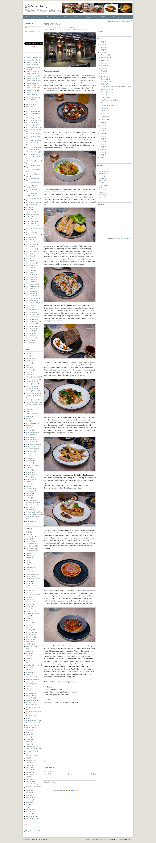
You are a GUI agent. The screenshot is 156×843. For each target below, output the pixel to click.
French (28, 421)
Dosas (28, 627)
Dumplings (29, 630)
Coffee (28, 606)
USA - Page (29, 307)
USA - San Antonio (31, 317)
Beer (27, 564)
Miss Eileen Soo (104, 183)
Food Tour (29, 644)
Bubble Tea (29, 576)
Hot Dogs (28, 667)
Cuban (28, 411)
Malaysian (29, 472)
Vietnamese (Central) (32, 512)
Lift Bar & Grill (105, 110)
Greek (27, 427)
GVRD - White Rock (32, 202)
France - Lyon (30, 104)
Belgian (28, 365)
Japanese (29, 460)
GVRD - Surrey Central (33, 154)
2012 (101, 147)
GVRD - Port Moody (32, 147)
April (102, 73)
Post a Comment (49, 771)
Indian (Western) (31, 449)
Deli (27, 618)
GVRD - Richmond (31, 149)
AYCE (27, 532)
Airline (28, 534)
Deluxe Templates (110, 839)
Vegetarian (29, 811)
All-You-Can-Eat (31, 536)
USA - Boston (30, 258)
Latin (27, 467)
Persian (28, 484)
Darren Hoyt (129, 839)
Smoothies (29, 772)
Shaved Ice (29, 770)
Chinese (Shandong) (32, 393)
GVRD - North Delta (32, 134)
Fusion (28, 651)
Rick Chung (102, 194)
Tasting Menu (30, 797)
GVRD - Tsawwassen (32, 182)
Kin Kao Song (105, 116)
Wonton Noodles (31, 816)
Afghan (28, 353)
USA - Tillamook (31, 338)
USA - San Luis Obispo (33, 326)
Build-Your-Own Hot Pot (33, 579)
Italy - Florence (30, 204)
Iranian (28, 453)
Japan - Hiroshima (31, 214)
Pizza (27, 739)
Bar (27, 562)
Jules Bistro (104, 102)
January (104, 119)
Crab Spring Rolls (31, 613)
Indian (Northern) (31, 439)
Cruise (28, 616)
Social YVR (104, 84)
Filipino (28, 418)
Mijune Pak (102, 180)
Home (28, 17)
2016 (101, 136)
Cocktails (28, 604)
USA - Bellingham (31, 251)
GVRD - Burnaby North (33, 113)
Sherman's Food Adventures (40, 839)
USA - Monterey (30, 293)
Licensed (28, 695)
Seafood (28, 762)
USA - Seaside (30, 328)
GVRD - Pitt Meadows (32, 140)
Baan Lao (104, 94)
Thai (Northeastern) (32, 502)
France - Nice (30, 106)
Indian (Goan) (30, 437)
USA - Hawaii (30, 277)
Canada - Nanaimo (31, 78)
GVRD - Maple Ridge (32, 127)
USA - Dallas (29, 267)
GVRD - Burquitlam (31, 118)
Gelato (28, 655)
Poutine (28, 744)
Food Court (29, 641)
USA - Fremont (30, 274)
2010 (101, 152)
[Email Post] (45, 760)
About (39, 17)
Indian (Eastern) (31, 434)
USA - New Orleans (32, 296)
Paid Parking (30, 734)
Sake (27, 758)
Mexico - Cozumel (31, 232)
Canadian (29, 372)
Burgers (28, 581)
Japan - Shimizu (31, 221)
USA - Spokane (30, 333)
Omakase (29, 730)
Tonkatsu (28, 804)
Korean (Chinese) (31, 465)
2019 (101, 128)
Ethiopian (29, 416)
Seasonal (29, 765)
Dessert (28, 620)
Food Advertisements (59, 790)
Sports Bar (29, 779)
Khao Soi (28, 681)
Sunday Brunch (30, 784)
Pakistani (28, 481)
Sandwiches (29, 760)
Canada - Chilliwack (32, 62)
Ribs (27, 753)
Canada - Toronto (31, 90)
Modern (28, 718)
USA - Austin (29, 242)
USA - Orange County (32, 302)
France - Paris (30, 109)
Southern (28, 493)
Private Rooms (30, 746)
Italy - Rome (29, 212)
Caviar (28, 592)
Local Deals (65, 17)
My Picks (104, 17)
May (102, 71)
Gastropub (29, 653)
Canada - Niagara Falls (33, 80)
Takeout (28, 790)
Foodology (102, 176)
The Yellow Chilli (106, 81)
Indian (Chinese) (31, 432)
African (28, 356)
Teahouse (29, 800)
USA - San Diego (31, 319)
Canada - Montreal (31, 76)
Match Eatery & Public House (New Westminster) (116, 86)
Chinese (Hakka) (31, 386)
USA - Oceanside (31, 300)
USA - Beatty (29, 246)
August (103, 65)
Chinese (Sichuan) (31, 400)
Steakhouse (29, 781)
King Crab (29, 688)
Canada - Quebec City (32, 85)
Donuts (28, 625)
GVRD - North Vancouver (33, 136)
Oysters (28, 732)
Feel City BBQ (105, 97)
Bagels (28, 553)
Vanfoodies (102, 197)
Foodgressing (103, 171)
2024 (101, 47)
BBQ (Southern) (30, 550)
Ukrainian (29, 509)
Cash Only (29, 590)
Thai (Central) (30, 500)
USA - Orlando (30, 305)
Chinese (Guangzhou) (32, 381)
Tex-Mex (28, 498)
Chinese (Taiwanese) (32, 402)
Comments (30, 31)
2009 (101, 155)
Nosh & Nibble (103, 190)
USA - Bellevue (30, 249)
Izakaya (28, 674)
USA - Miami (29, 288)
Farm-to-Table (30, 632)
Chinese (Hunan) (31, 388)
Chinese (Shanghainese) (33, 395)
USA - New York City (32, 298)
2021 (101, 122)
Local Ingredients (31, 700)
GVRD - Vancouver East (33, 189)
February (104, 79)
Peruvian (28, 486)
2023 (101, 50)
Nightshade (52, 24)
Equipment (91, 17)
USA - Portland (30, 312)
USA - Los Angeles (31, 286)
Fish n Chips (29, 637)
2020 (101, 125)
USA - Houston (30, 281)
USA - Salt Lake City (32, 314)
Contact (78, 17)
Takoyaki (28, 792)
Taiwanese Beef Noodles (33, 786)
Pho (27, 737)
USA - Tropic (29, 340)
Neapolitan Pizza (31, 725)
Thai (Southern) (30, 507)
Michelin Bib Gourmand (33, 707)
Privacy (116, 17)
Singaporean (30, 491)
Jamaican (29, 458)
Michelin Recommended (33, 711)
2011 (101, 149)
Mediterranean (30, 474)
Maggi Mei (102, 178)
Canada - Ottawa (31, 83)
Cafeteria (28, 583)
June (103, 68)
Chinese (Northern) (32, 391)
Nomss (101, 187)
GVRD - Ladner (30, 122)
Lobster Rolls (30, 698)
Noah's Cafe (105, 113)
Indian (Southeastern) (32, 444)
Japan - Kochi (30, 216)
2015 (101, 139)
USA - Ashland (30, 239)
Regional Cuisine (31, 751)
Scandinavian (30, 488)
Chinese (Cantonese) (32, 377)
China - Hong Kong (32, 97)
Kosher (28, 691)
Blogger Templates (92, 839)
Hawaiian (29, 430)
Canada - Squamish (32, 88)
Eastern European (31, 413)
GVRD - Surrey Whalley (33, 178)
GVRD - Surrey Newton (33, 169)
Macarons (29, 702)
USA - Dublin (30, 270)
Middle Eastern (30, 479)
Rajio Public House (107, 92)
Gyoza (28, 658)
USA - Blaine (29, 256)
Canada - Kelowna (31, 71)
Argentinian (29, 360)
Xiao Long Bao (30, 818)
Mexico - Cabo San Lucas (34, 228)
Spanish (28, 495)
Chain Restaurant (31, 595)
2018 (101, 131)
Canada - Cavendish (32, 60)
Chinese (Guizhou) (31, 384)
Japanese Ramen (31, 679)
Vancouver (29, 342)
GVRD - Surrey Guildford (33, 165)
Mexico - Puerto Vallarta (33, 235)
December (104, 55)
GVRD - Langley (31, 125)
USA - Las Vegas (31, 284)
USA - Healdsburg (31, 279)
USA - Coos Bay (31, 265)
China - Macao (30, 99)
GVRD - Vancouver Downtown (56, 30)
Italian (27, 456)
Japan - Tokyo (30, 223)
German (28, 425)
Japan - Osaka (30, 219)
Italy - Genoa (29, 207)
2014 (101, 141)
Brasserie (29, 572)
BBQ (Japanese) (31, 546)
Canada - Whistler (31, 94)
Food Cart (29, 639)
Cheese (28, 597)
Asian (27, 363)
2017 (101, 133)
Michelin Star (30, 716)
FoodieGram (103, 173)
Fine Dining (29, 634)
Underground (30, 809)
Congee (28, 609)
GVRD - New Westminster (34, 129)
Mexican (28, 477)
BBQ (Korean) (30, 548)
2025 (101, 44)
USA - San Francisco (32, 321)
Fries (27, 648)
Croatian (28, 409)
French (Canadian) (31, 423)
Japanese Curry (31, 677)
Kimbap (28, 686)
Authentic (28, 539)
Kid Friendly (29, 684)
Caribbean (29, 374)
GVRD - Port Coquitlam (33, 143)
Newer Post (47, 774)
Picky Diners (103, 192)
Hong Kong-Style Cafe (33, 665)
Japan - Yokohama (31, 226)
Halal (27, 660)
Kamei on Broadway (107, 89)
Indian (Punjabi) (31, 442)
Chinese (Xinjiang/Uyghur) (34, 404)
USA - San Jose (30, 324)
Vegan (86, 30)
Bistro (27, 569)
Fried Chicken (30, 646)
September (104, 63)
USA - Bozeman (30, 260)
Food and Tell (103, 169)
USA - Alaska (30, 237)
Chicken (28, 599)
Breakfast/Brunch (31, 574)
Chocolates (29, 602)
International (29, 451)
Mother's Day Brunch (32, 723)
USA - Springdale (31, 335)
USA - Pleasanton (31, 309)
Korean (28, 463)
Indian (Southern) (31, 446)
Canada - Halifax (31, 64)
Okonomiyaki (30, 727)
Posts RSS (51, 17)
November (104, 57)
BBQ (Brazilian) (30, 541)
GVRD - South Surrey (32, 152)
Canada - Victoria (31, 92)
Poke (27, 741)
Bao (27, 560)
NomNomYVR (103, 185)
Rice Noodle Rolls (31, 755)
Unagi (27, 807)
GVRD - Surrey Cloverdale (34, 156)
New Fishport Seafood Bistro (110, 100)
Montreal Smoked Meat (33, 720)
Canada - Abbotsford (32, 57)
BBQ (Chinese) (30, 543)
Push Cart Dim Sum (32, 748)
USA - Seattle (30, 331)
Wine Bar (28, 814)
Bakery (28, 555)
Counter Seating (31, 611)
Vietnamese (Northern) (33, 514)
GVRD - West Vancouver (33, 198)
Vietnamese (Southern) (33, 516)
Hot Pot (28, 669)
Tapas (27, 795)
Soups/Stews (30, 774)
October (104, 60)
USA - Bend (29, 253)
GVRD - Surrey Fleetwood (34, 161)
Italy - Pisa (29, 209)
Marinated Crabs (31, 705)
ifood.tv (28, 824)
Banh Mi (28, 557)
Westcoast (29, 521)
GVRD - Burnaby (31, 111)
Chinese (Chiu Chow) (32, 379)
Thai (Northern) (30, 505)
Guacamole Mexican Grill (109, 105)
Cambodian (29, 370)
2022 (101, 52)
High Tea (28, 662)
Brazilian (28, 367)
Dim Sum (28, 623)
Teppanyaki (29, 802)
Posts (28, 28)
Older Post (93, 774)
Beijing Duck (29, 567)
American (29, 358)
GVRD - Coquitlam (31, 120)
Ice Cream (29, 672)
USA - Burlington (31, 263)
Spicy (27, 776)
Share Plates (30, 767)
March (103, 76)
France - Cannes (31, 102)
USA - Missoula (30, 291)
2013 (101, 144)
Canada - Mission (31, 73)
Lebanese (29, 470)
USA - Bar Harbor (31, 244)
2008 (101, 157)
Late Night (29, 693)
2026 (101, 42)
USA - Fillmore (30, 272)
